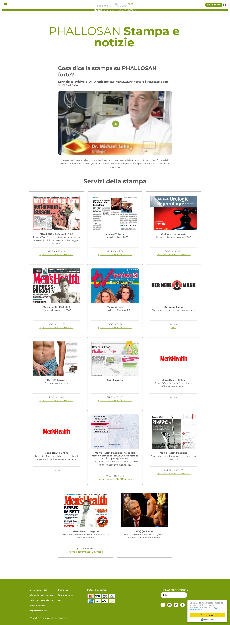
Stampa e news (65, 595)
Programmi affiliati (38, 611)
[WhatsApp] (182, 605)
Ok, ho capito (207, 615)
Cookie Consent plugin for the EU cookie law (207, 619)
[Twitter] (176, 605)
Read (173, 327)
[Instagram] (169, 605)
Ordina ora (214, 5)
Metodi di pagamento (98, 590)
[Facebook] (163, 605)
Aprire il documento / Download (56, 254)
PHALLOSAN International (174, 590)
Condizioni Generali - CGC (41, 600)
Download (63, 590)
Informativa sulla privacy (41, 595)
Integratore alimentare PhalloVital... (115, 10)
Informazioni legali (38, 590)
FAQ (60, 600)
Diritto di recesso (37, 605)
